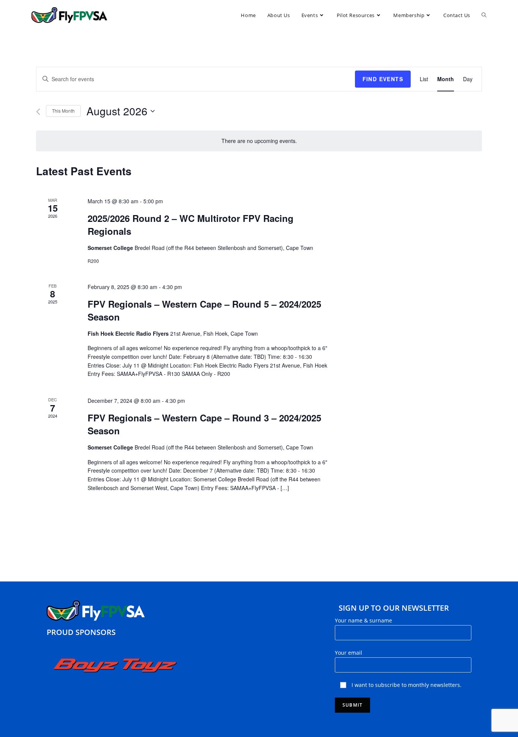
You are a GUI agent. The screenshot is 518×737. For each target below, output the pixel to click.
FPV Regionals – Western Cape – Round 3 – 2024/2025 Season (204, 424)
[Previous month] (38, 111)
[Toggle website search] (484, 15)
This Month (63, 110)
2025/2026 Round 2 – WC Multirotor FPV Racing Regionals (191, 224)
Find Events (383, 79)
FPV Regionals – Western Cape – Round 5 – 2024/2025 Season (204, 310)
